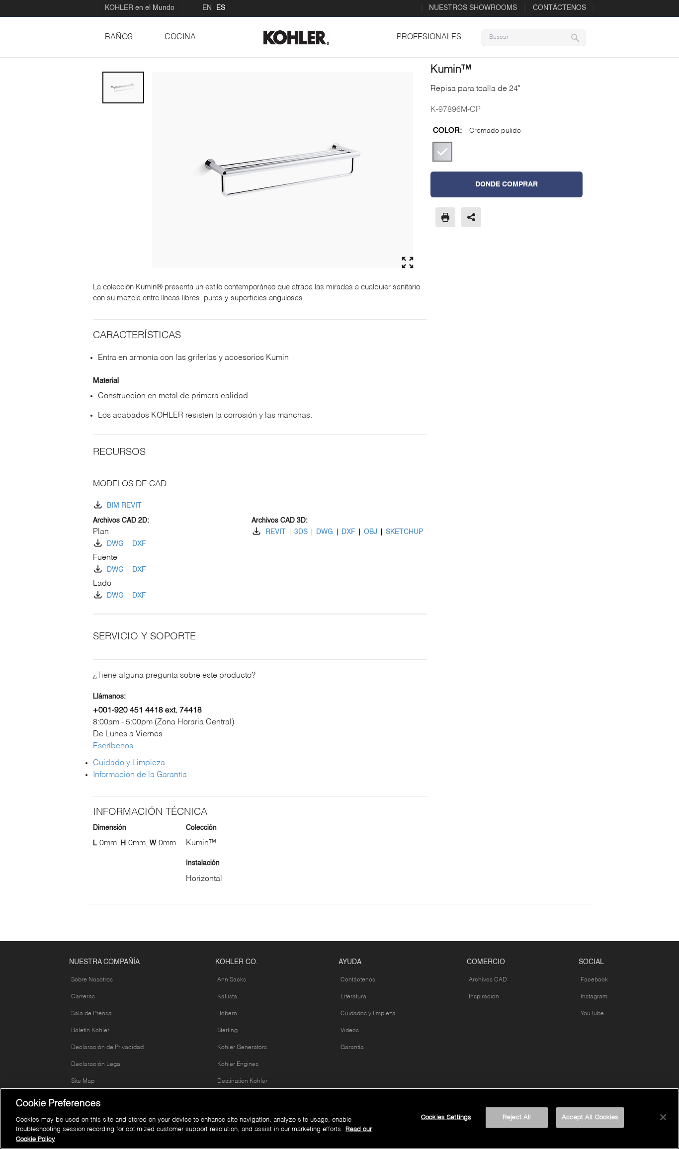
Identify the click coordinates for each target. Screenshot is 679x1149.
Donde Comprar (506, 184)
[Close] (663, 1117)
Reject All (517, 1117)
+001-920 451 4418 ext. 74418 (147, 710)
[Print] (445, 217)
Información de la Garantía (140, 775)
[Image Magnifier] (407, 262)
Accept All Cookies (590, 1117)
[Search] (575, 37)
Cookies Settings (446, 1117)
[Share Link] (471, 217)
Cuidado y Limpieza (129, 763)
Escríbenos (113, 746)
